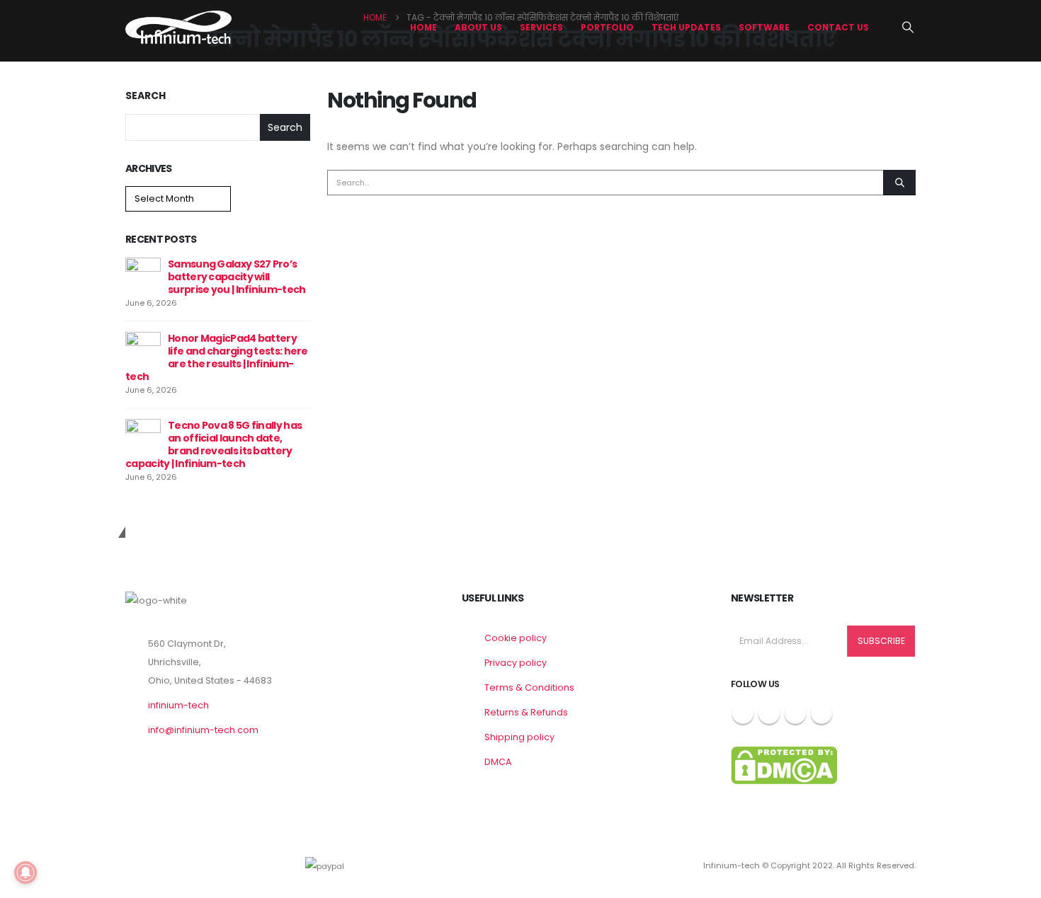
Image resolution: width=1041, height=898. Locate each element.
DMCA (497, 762)
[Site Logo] (178, 27)
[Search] (899, 182)
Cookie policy (515, 638)
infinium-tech (178, 705)
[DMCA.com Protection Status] (784, 765)
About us (478, 27)
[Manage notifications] (25, 872)
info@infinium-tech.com (203, 730)
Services (541, 27)
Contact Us (838, 27)
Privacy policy (515, 663)
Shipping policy (519, 737)
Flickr (821, 713)
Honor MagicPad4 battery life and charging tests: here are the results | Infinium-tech (216, 357)
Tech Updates (686, 27)
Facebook (742, 713)
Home (423, 27)
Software (764, 27)
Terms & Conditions (529, 687)
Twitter (769, 713)
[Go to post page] (143, 274)
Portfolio (607, 27)
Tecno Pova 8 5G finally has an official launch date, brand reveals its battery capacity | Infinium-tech (213, 444)
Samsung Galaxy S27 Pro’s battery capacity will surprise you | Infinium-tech (236, 277)
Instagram (795, 713)
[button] (908, 27)
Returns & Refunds (526, 712)
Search (145, 96)
